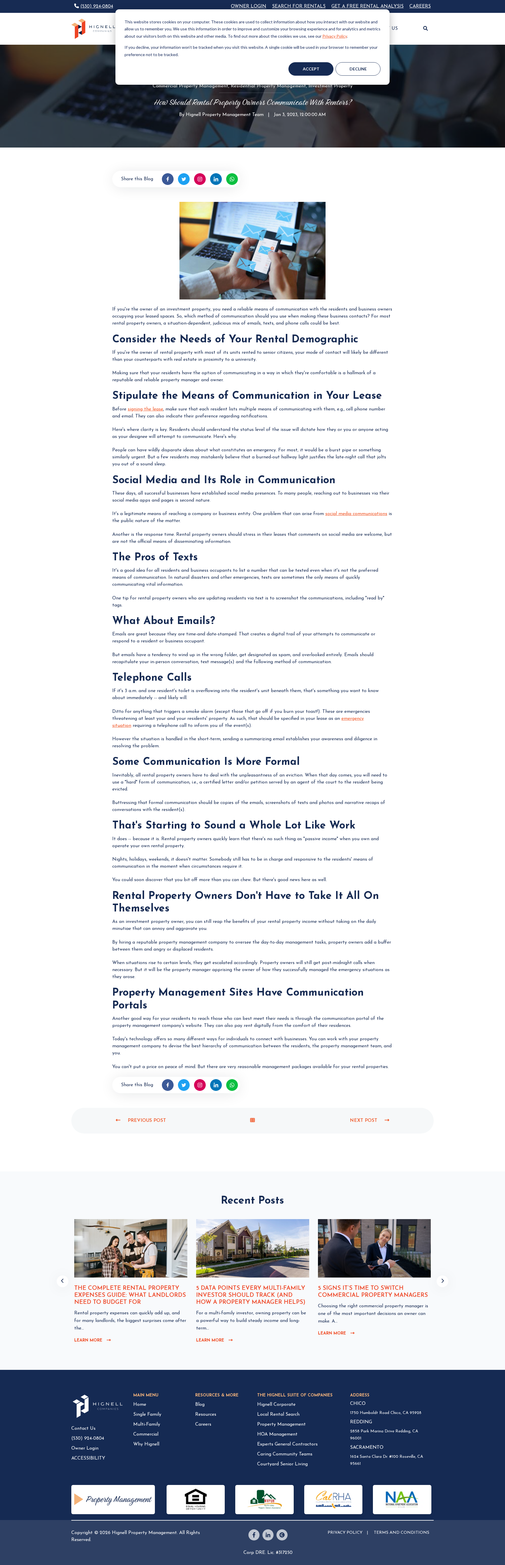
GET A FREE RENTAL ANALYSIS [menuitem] (367, 6)
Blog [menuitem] (200, 1404)
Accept (311, 68)
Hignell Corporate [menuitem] (276, 1404)
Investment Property (330, 86)
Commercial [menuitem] (145, 1434)
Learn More (92, 1341)
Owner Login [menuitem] (84, 1448)
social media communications (356, 514)
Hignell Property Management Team (225, 115)
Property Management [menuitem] (281, 1424)
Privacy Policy (334, 36)
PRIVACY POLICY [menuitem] (345, 1533)
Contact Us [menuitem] (83, 1428)
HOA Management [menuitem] (277, 1434)
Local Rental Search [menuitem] (278, 1414)
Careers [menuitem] (203, 1424)
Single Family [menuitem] (147, 1414)
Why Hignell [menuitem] (146, 1444)
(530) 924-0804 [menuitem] (87, 1438)
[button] (425, 29)
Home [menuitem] (139, 1404)
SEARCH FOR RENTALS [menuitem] (299, 6)
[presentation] (62, 1281)
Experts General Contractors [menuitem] (287, 1444)
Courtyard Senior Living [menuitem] (282, 1464)
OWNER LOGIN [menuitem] (248, 6)
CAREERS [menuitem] (420, 6)
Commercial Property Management (190, 86)
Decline (358, 68)
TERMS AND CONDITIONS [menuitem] (401, 1533)
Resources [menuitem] (205, 1414)
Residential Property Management (268, 86)
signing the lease (145, 409)
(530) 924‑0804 (96, 6)
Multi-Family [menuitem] (146, 1424)
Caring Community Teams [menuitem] (284, 1454)
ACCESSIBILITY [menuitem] (88, 1458)
